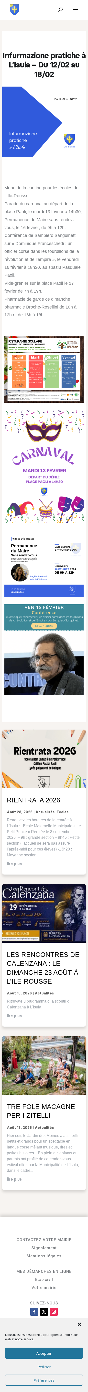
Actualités (45, 812)
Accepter (44, 1353)
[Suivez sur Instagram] (54, 1312)
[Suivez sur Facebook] (34, 1312)
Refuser (44, 1366)
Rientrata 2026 (33, 800)
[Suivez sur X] (44, 1312)
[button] (80, 1325)
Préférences (44, 1380)
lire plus (14, 864)
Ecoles (62, 812)
